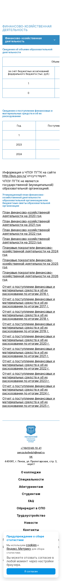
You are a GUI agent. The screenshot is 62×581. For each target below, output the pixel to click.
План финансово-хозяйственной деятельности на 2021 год (26, 223)
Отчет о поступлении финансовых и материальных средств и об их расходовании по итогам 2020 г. (28, 339)
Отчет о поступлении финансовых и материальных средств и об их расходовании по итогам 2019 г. (28, 327)
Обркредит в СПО (31, 508)
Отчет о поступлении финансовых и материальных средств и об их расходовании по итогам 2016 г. (28, 290)
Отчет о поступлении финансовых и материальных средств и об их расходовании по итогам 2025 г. (28, 402)
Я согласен (31, 571)
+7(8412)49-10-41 (31, 448)
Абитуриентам (31, 486)
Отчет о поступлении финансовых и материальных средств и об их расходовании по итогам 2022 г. (28, 364)
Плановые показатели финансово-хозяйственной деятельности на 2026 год (30, 276)
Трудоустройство (31, 515)
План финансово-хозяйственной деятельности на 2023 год (26, 240)
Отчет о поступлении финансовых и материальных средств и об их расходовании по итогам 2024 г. (28, 389)
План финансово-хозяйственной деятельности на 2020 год (26, 214)
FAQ (31, 501)
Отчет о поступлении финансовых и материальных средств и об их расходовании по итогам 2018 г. (28, 315)
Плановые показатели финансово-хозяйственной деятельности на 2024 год (30, 251)
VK (31, 457)
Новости (31, 522)
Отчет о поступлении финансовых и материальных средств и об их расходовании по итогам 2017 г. (28, 302)
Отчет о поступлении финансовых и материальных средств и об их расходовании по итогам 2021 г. (28, 352)
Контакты (31, 530)
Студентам (31, 494)
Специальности (31, 479)
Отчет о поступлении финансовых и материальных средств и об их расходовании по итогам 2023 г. (28, 377)
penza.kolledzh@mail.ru (31, 452)
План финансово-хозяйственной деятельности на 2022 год (26, 231)
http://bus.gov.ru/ (14, 176)
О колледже (31, 472)
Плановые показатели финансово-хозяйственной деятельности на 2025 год (30, 263)
